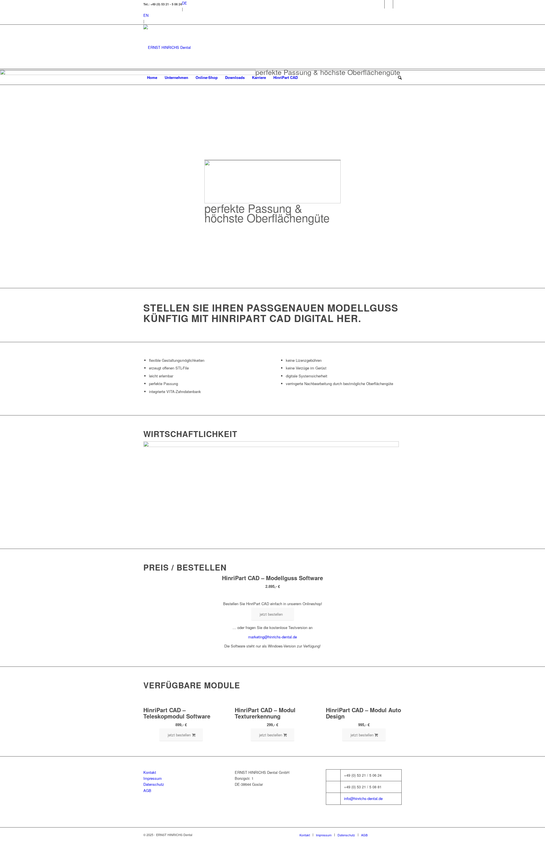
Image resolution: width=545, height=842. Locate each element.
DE (184, 3)
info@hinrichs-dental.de (363, 798)
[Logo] (167, 47)
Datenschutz (153, 784)
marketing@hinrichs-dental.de (272, 637)
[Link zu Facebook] (380, 4)
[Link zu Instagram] (389, 4)
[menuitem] (152, 77)
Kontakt (149, 772)
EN (145, 15)
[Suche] (398, 77)
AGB (147, 790)
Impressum (152, 778)
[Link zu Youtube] (397, 4)
